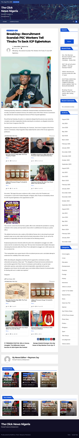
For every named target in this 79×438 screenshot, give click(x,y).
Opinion (64, 307)
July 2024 (65, 213)
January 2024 (66, 237)
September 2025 (66, 164)
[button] (73, 21)
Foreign (64, 274)
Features (64, 270)
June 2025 (65, 176)
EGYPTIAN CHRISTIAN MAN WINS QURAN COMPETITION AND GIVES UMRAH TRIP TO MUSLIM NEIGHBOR (69, 82)
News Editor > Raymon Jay (21, 46)
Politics (25, 375)
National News (10, 30)
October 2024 (66, 201)
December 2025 (66, 152)
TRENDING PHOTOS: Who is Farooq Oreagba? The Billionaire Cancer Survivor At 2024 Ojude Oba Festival (16, 345)
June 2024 (65, 217)
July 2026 (65, 123)
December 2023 (66, 241)
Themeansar (27, 434)
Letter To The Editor (67, 290)
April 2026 (65, 135)
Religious (64, 327)
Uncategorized (66, 339)
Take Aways (65, 335)
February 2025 (66, 184)
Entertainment (66, 266)
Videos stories (66, 343)
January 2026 (66, 148)
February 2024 (66, 233)
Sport (63, 331)
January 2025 (66, 188)
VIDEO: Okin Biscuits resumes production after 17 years (69, 73)
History (64, 278)
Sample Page (14, 21)
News (16, 30)
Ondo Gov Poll (66, 303)
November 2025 (66, 156)
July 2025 (65, 172)
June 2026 (65, 127)
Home (5, 21)
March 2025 (65, 180)
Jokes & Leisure (66, 286)
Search (64, 30)
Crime (63, 258)
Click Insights (66, 254)
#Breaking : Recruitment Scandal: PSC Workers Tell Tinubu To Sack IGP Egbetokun (32, 52)
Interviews (65, 282)
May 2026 (65, 131)
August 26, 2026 (10, 408)
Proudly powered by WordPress (8, 434)
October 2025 (66, 160)
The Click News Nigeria (15, 424)
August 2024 (65, 209)
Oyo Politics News (67, 311)
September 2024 (66, 205)
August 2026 (65, 119)
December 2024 (66, 192)
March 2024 (65, 229)
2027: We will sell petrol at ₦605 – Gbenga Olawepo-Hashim (68, 66)
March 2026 (65, 139)
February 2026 (66, 144)
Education (65, 262)
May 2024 (65, 221)
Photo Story (65, 319)
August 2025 (65, 168)
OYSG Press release (68, 315)
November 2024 (66, 197)
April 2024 (65, 225)
